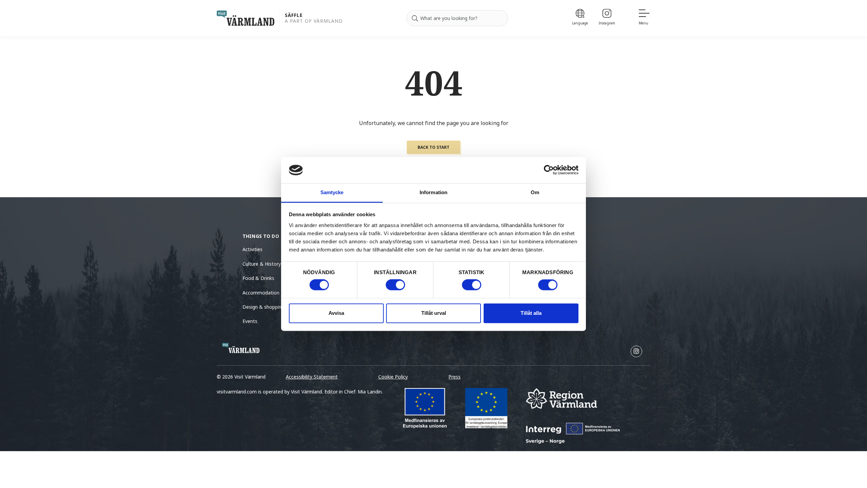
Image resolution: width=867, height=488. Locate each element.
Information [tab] (433, 192)
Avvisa (336, 313)
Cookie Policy (393, 376)
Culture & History (261, 264)
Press (454, 376)
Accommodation (260, 292)
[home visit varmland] (245, 18)
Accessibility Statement (312, 376)
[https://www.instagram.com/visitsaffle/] (636, 351)
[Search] (415, 18)
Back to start (433, 147)
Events (249, 321)
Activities (252, 249)
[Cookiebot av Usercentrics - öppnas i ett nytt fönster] (548, 170)
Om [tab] (535, 192)
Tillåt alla (531, 313)
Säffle (294, 15)
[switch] (395, 285)
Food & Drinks (258, 278)
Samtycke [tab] (332, 192)
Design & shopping (263, 307)
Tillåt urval (433, 313)
